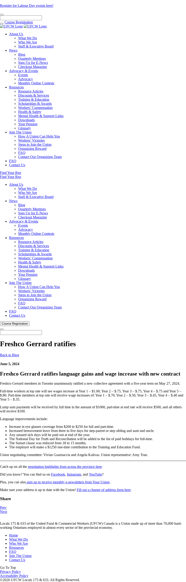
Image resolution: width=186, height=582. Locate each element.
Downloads (26, 120)
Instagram (74, 474)
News (13, 50)
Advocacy (25, 79)
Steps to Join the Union (34, 144)
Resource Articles (30, 91)
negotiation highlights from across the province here (65, 467)
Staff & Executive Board (36, 46)
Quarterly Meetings (32, 58)
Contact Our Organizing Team (40, 157)
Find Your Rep (10, 173)
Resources (16, 87)
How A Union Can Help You (39, 136)
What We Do (27, 38)
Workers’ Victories (31, 140)
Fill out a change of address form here (104, 490)
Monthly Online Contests (36, 83)
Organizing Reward (32, 149)
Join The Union (20, 132)
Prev (3, 507)
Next (3, 512)
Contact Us (17, 165)
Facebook (58, 474)
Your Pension (27, 124)
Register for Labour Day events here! (26, 6)
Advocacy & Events (23, 71)
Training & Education (33, 99)
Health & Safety (29, 112)
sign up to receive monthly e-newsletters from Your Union (68, 482)
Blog (21, 54)
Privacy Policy (10, 572)
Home (13, 535)
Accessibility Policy (14, 576)
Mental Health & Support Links (41, 116)
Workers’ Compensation (35, 108)
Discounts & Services (33, 95)
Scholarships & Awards (35, 103)
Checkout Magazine (32, 67)
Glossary (24, 128)
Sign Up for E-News (33, 63)
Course (19, 22)
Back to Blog (9, 355)
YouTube (95, 474)
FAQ (21, 153)
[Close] (2, 14)
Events (23, 75)
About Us (16, 34)
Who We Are (27, 42)
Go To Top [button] (8, 567)
